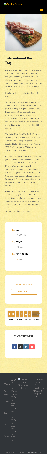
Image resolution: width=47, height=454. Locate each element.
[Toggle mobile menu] (41, 10)
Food (21, 259)
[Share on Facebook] (14, 346)
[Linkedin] (26, 346)
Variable (22, 262)
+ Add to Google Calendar (24, 285)
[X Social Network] (20, 346)
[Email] (32, 346)
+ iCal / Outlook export (24, 292)
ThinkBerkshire (31, 452)
